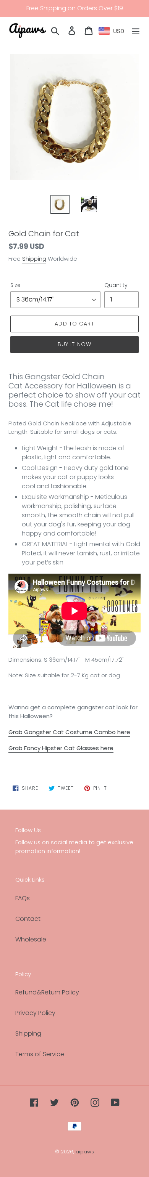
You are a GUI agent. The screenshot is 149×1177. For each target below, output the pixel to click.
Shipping (34, 259)
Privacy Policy (35, 1013)
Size (15, 285)
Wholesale (30, 939)
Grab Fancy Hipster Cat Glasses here (60, 748)
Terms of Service (39, 1054)
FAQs (22, 898)
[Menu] (135, 30)
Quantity (116, 285)
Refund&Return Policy (47, 992)
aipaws (85, 1151)
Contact (27, 918)
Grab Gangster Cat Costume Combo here (69, 732)
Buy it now (74, 344)
